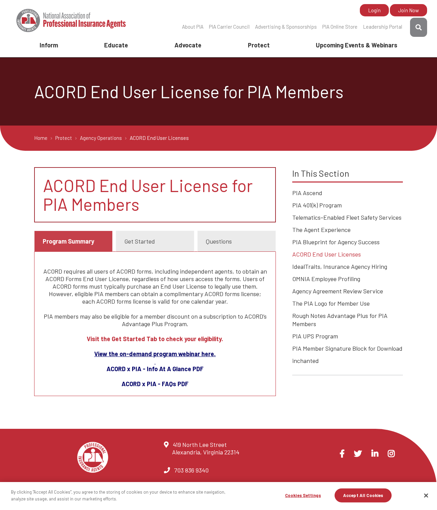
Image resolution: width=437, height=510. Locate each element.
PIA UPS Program (315, 336)
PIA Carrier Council (229, 27)
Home (41, 138)
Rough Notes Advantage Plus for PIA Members (339, 319)
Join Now (408, 10)
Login (374, 10)
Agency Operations (101, 138)
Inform (49, 45)
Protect (259, 45)
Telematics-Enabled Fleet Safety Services (346, 217)
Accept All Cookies (363, 495)
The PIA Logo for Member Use (331, 303)
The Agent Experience (321, 229)
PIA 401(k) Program (317, 205)
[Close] (426, 495)
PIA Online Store (339, 27)
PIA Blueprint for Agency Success (336, 242)
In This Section (320, 173)
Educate (116, 45)
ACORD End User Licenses (326, 254)
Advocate (187, 45)
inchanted (305, 360)
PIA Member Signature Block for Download (347, 348)
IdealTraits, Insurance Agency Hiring (339, 266)
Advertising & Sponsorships (286, 27)
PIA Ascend (307, 192)
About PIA (192, 27)
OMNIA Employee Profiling (326, 278)
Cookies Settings (303, 495)
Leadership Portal (382, 27)
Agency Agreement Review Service (337, 291)
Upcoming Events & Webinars (356, 45)
